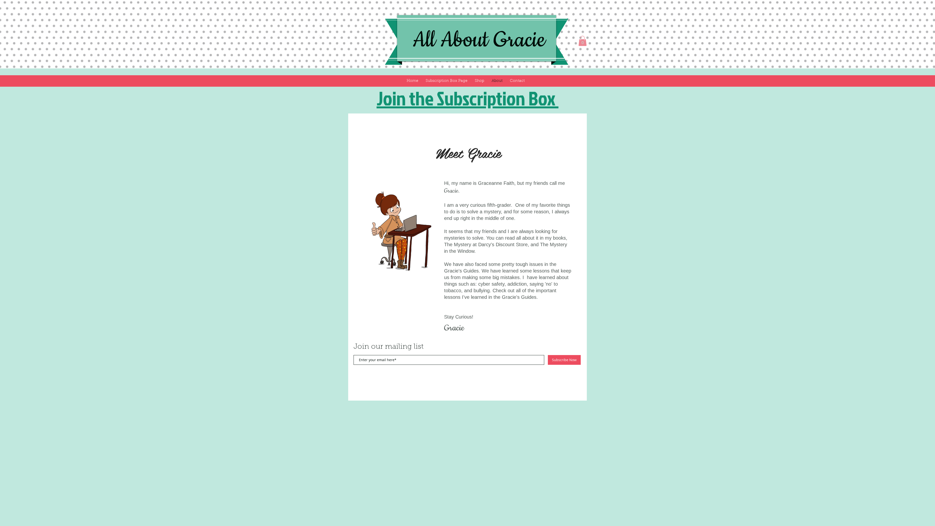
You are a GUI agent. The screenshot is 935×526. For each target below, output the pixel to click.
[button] (582, 41)
